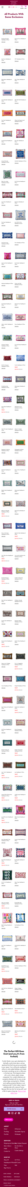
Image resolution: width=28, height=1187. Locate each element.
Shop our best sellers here (18, 1092)
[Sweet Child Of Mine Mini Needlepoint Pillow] (7, 787)
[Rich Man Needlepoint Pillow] (20, 133)
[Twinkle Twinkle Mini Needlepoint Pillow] (20, 571)
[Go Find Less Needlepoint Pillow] (20, 174)
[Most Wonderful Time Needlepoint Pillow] (7, 832)
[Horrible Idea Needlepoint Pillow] (7, 133)
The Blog (6, 1131)
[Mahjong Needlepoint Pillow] (7, 276)
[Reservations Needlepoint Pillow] (7, 72)
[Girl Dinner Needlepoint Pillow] (7, 722)
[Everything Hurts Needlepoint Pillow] (7, 379)
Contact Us (7, 1151)
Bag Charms (7, 1168)
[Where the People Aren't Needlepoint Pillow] (20, 113)
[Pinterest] (19, 1113)
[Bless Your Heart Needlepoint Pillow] (7, 174)
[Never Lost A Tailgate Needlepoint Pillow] (7, 656)
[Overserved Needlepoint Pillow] (20, 483)
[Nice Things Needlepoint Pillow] (20, 72)
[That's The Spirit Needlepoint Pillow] (7, 422)
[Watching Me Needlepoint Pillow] (20, 1024)
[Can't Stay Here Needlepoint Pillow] (7, 548)
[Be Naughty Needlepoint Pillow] (20, 852)
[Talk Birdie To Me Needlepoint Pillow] (20, 399)
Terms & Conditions (9, 1180)
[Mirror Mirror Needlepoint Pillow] (20, 463)
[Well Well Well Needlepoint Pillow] (20, 93)
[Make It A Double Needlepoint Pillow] (20, 422)
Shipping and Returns (10, 1143)
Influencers (18, 1129)
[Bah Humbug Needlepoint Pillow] (7, 918)
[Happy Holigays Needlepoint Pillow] (20, 981)
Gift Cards (17, 1162)
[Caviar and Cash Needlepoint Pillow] (20, 276)
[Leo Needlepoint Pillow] (20, 765)
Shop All (6, 1160)
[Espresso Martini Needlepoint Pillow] (20, 613)
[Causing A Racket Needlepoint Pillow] (7, 337)
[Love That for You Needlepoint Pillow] (20, 215)
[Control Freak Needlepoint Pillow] (20, 832)
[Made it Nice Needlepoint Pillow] (20, 634)
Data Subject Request (21, 1143)
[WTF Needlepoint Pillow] (20, 52)
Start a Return (7, 1146)
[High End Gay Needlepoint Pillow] (20, 526)
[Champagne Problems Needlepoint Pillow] (20, 442)
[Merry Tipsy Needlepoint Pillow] (20, 875)
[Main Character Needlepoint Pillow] (7, 1001)
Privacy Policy (7, 1183)
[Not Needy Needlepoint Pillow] (7, 297)
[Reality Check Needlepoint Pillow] (7, 483)
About (5, 1129)
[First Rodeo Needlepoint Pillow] (20, 256)
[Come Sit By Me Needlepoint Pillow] (7, 154)
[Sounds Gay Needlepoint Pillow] (7, 613)
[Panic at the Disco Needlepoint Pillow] (7, 526)
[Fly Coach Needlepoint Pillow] (7, 215)
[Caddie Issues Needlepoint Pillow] (20, 787)
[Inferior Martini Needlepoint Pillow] (7, 317)
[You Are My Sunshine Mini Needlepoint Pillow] (20, 548)
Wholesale (18, 1134)
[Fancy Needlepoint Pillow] (20, 317)
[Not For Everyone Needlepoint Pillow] (7, 358)
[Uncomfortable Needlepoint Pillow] (7, 93)
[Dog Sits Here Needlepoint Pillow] (7, 593)
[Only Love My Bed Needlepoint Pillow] (7, 895)
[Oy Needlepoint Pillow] (20, 918)
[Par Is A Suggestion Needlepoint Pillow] (20, 656)
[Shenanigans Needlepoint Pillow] (20, 379)
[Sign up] (21, 1109)
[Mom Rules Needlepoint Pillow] (7, 399)
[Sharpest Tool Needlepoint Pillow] (20, 297)
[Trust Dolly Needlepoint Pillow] (7, 852)
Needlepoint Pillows (9, 1162)
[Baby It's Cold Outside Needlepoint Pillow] (7, 1024)
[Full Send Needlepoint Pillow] (7, 463)
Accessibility (17, 1180)
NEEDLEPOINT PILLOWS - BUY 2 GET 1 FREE (14, 3)
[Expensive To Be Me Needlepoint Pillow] (7, 442)
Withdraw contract (8, 1119)
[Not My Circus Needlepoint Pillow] (20, 31)
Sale (16, 1165)
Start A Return (7, 1173)
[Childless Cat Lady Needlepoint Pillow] (20, 593)
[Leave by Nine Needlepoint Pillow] (7, 256)
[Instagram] (12, 1113)
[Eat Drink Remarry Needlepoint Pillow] (7, 571)
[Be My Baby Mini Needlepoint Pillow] (20, 895)
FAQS (5, 1148)
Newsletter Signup (20, 1131)
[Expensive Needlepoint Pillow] (20, 195)
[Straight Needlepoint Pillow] (20, 678)
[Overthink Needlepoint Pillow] (20, 154)
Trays (5, 1165)
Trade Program (7, 1177)
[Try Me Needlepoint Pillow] (20, 358)
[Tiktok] (16, 1113)
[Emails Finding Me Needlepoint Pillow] (7, 742)
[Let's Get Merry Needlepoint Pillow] (7, 981)
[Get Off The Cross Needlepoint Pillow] (7, 959)
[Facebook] (9, 1113)
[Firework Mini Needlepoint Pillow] (7, 634)
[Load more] (14, 1042)
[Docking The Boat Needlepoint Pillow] (7, 31)
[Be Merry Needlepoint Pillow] (20, 959)
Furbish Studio (11, 1185)
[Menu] (2, 7)
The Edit (6, 1134)
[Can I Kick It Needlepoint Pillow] (7, 765)
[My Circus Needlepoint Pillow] (7, 52)
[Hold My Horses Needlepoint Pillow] (7, 235)
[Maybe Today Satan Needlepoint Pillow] (20, 742)
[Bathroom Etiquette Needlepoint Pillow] (7, 503)
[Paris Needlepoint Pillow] (20, 235)
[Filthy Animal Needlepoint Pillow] (20, 810)
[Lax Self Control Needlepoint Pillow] (7, 810)
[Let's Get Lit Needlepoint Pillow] (7, 938)
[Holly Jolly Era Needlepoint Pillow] (20, 938)
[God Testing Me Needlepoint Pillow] (7, 700)
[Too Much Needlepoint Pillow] (7, 113)
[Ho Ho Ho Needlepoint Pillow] (7, 875)
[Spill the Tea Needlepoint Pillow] (20, 503)
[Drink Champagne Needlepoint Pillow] (20, 722)
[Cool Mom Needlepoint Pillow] (7, 195)
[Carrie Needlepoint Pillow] (7, 678)
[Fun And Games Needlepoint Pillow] (20, 337)
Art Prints (17, 1160)
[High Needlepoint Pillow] (20, 1001)
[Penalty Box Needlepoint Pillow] (20, 700)
